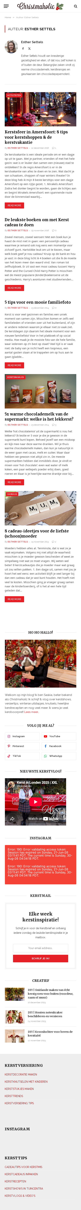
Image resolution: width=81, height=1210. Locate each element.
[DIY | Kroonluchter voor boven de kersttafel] (14, 1036)
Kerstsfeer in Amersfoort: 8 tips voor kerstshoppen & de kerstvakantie (36, 137)
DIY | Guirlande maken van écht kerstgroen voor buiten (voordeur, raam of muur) (50, 993)
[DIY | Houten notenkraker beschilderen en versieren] (14, 1016)
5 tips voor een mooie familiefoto (38, 302)
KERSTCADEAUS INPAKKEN (21, 1174)
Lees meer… (31, 712)
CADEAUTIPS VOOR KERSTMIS (23, 1167)
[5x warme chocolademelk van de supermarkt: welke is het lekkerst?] (40, 391)
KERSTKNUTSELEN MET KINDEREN (26, 1081)
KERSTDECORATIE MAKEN (21, 1074)
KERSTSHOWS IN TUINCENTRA (24, 1188)
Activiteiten (14, 95)
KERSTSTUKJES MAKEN (19, 1088)
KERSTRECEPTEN (15, 1181)
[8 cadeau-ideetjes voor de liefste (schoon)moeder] (40, 508)
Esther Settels (32, 42)
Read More (14, 205)
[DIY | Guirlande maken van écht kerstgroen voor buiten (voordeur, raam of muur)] (14, 994)
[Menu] (7, 6)
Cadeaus (12, 494)
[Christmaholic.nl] (40, 6)
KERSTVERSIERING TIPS (19, 1103)
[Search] (75, 6)
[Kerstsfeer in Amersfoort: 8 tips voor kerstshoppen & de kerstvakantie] (40, 109)
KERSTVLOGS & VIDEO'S (20, 1195)
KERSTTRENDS (14, 1096)
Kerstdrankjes (15, 377)
